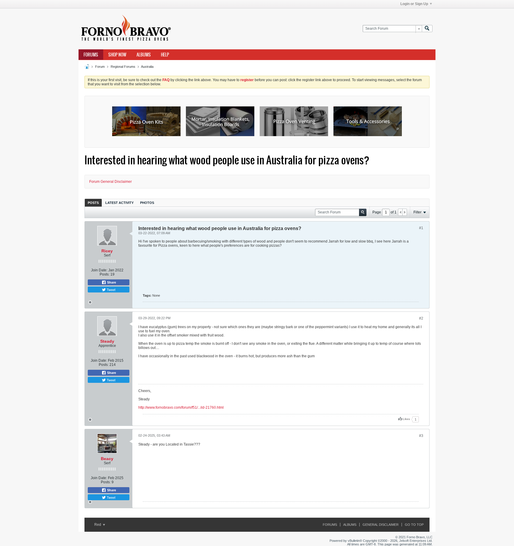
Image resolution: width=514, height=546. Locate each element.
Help (165, 54)
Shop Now (117, 54)
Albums (144, 54)
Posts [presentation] (93, 202)
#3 (421, 436)
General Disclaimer (381, 524)
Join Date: (99, 270)
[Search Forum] (427, 28)
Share (111, 282)
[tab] (93, 203)
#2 (421, 318)
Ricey (107, 250)
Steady (107, 341)
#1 (421, 228)
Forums (91, 54)
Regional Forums (123, 66)
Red (98, 525)
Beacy (107, 458)
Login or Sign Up (414, 4)
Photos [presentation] (147, 202)
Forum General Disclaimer (110, 182)
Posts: (104, 274)
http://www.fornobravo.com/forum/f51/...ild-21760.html (181, 407)
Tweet (110, 289)
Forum (100, 66)
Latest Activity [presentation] (119, 202)
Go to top (414, 524)
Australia (147, 66)
